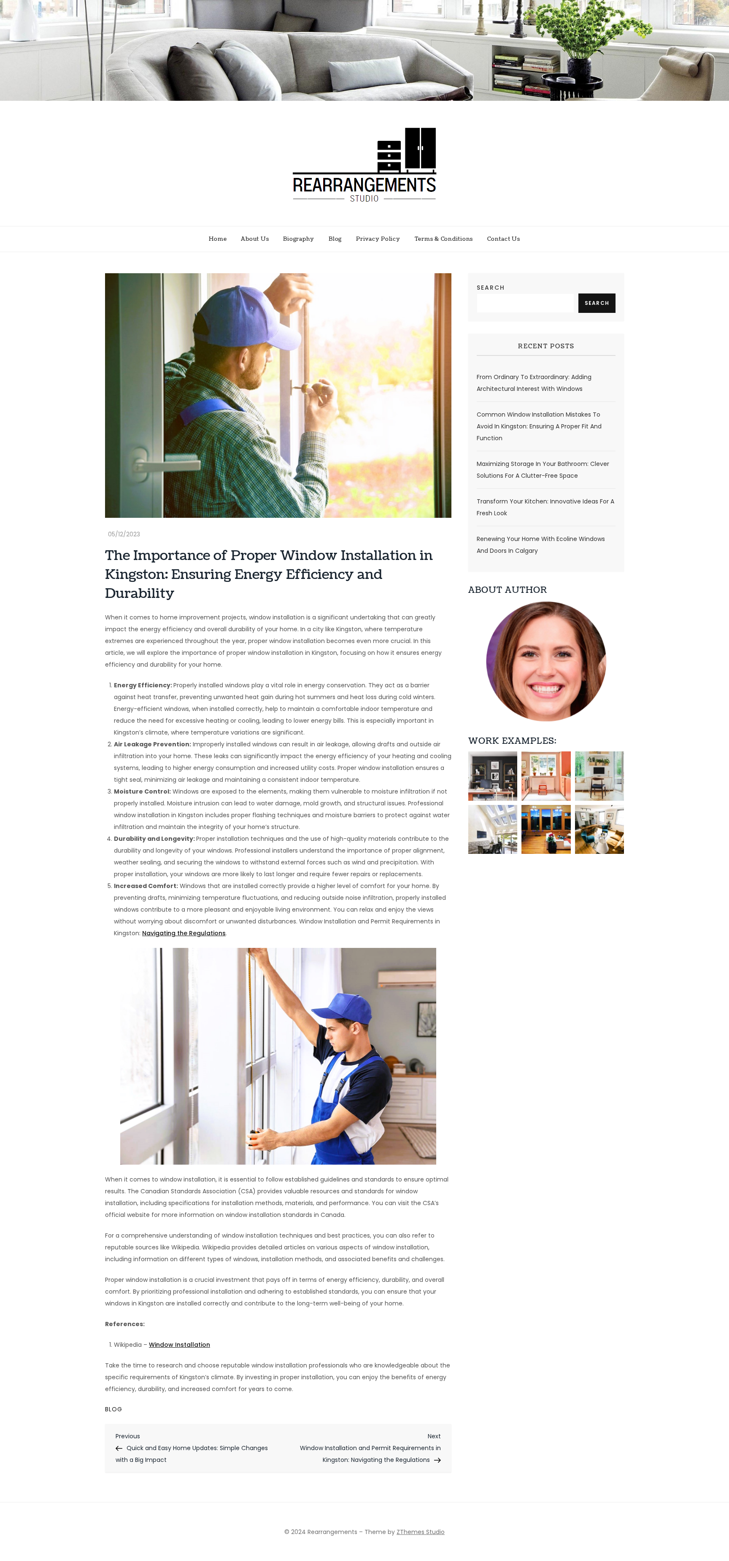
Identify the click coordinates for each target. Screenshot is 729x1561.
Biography (298, 239)
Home (218, 239)
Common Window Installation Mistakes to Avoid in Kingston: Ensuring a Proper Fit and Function (539, 426)
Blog (335, 239)
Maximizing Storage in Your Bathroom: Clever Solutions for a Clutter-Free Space (543, 470)
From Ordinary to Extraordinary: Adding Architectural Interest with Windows (534, 383)
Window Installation (179, 1344)
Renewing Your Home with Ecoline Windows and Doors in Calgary (541, 545)
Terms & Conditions (444, 239)
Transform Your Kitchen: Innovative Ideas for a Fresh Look (545, 507)
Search (491, 287)
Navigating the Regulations (184, 933)
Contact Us (503, 239)
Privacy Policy (378, 239)
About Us (255, 239)
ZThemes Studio (421, 1532)
